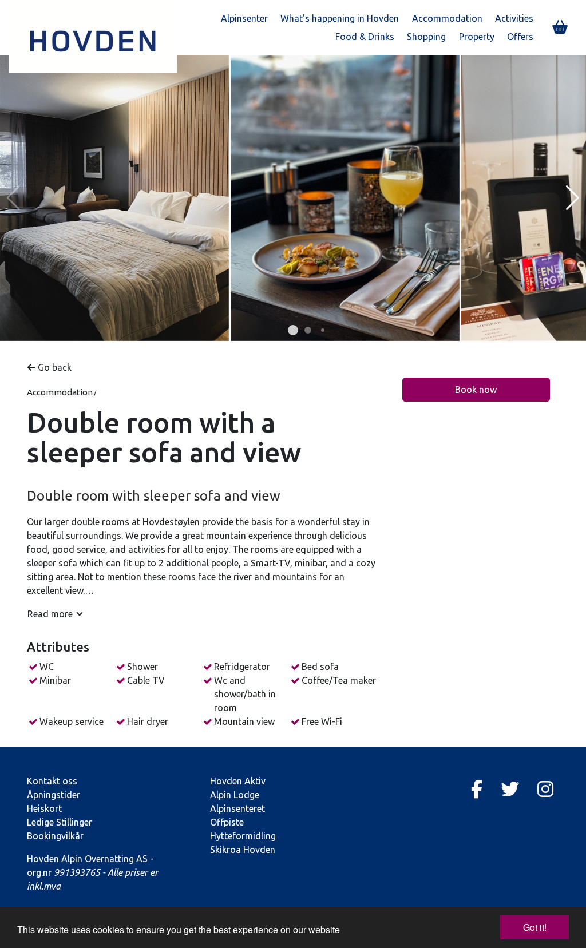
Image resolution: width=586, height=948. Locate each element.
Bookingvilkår (55, 836)
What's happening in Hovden (339, 18)
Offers (520, 36)
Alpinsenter (244, 18)
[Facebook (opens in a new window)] (476, 789)
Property (476, 36)
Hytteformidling (243, 836)
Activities (514, 18)
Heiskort (44, 808)
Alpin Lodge (234, 795)
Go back (53, 367)
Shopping (426, 36)
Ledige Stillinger (59, 822)
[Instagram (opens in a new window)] (545, 789)
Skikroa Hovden (242, 849)
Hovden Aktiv (238, 781)
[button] (293, 330)
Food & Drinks (364, 36)
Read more (50, 614)
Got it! (535, 927)
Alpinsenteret (237, 808)
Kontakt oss (52, 781)
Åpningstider (53, 795)
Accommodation (447, 18)
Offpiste (227, 822)
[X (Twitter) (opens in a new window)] (510, 789)
